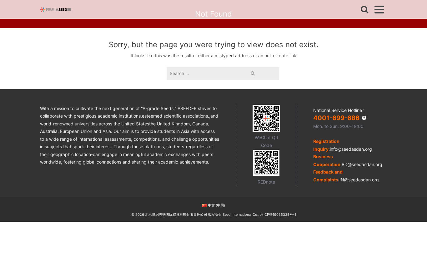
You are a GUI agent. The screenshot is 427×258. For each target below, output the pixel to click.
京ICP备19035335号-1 (278, 214)
